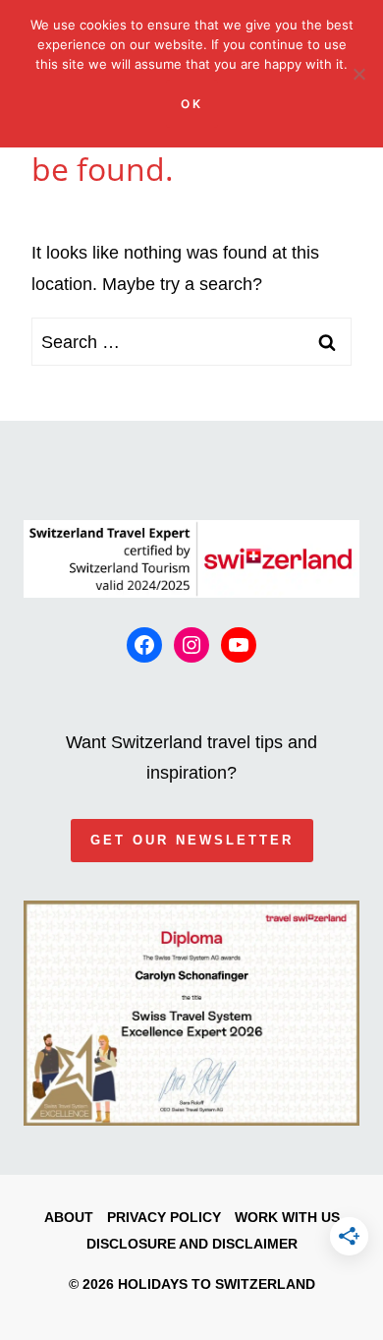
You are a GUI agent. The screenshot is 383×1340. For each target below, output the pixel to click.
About (68, 1217)
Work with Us (287, 1217)
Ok (192, 103)
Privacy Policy (164, 1217)
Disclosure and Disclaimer (192, 1244)
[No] (358, 74)
